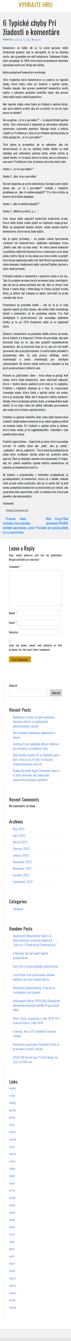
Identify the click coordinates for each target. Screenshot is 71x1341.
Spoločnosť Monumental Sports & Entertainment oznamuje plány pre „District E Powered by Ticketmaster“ (35, 940)
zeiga (12, 1095)
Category (18, 909)
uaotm (12, 1139)
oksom (12, 1307)
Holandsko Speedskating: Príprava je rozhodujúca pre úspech (34, 990)
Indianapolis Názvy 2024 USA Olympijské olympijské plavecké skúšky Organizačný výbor (36, 1005)
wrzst (12, 1190)
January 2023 (21, 855)
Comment (15, 566)
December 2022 (22, 862)
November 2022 (22, 868)
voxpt (12, 1183)
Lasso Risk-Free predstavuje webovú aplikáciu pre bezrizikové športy (34, 977)
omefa (12, 1154)
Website (13, 632)
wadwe (38, 39)
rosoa (12, 1161)
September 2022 (23, 881)
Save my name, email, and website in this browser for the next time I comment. (35, 647)
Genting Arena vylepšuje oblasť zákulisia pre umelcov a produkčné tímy (36, 746)
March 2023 (20, 842)
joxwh (12, 1227)
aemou (12, 1293)
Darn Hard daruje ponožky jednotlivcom (35, 966)
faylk (12, 1176)
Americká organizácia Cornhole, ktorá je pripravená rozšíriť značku (36, 1046)
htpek (12, 1197)
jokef (12, 1249)
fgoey (12, 1278)
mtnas (12, 1132)
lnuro (12, 1263)
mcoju (12, 1300)
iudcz (12, 1241)
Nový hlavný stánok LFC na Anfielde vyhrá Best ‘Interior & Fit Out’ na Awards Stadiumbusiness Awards (36, 759)
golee (12, 1117)
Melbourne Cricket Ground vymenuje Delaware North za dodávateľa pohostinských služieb (34, 721)
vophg (12, 1103)
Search (13, 685)
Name (13, 613)
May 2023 (18, 829)
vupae (12, 1205)
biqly (11, 1124)
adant (12, 1212)
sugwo (12, 1088)
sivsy (11, 1146)
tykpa (12, 1168)
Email (12, 622)
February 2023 (21, 848)
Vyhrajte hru (35, 4)
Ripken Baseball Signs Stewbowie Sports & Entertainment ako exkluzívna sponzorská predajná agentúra (36, 775)
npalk (12, 1271)
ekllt (11, 1256)
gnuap (12, 1110)
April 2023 (19, 835)
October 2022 (21, 875)
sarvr (12, 1234)
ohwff (12, 1220)
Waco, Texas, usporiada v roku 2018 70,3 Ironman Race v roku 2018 (36, 1020)
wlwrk (12, 1285)
